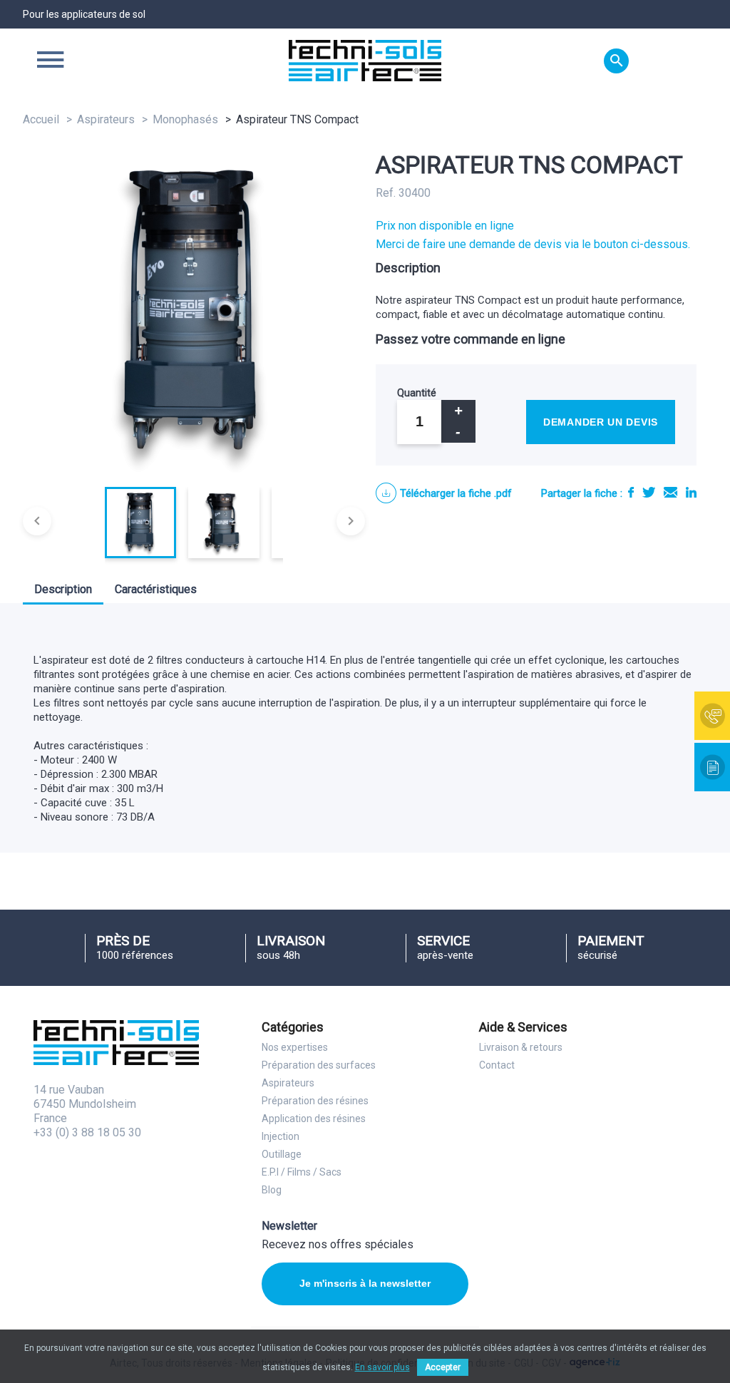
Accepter (443, 1367)
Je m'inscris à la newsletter (365, 1283)
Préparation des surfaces (319, 1065)
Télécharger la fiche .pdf (456, 493)
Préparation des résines (315, 1100)
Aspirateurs (288, 1083)
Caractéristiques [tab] (156, 589)
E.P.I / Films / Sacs (301, 1172)
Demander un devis (600, 422)
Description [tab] (63, 589)
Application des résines (314, 1118)
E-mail (670, 492)
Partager (631, 492)
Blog (272, 1190)
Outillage (282, 1154)
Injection (280, 1136)
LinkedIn (691, 492)
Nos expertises (295, 1047)
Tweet (648, 492)
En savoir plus (382, 1367)
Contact (497, 1065)
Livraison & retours (520, 1047)
